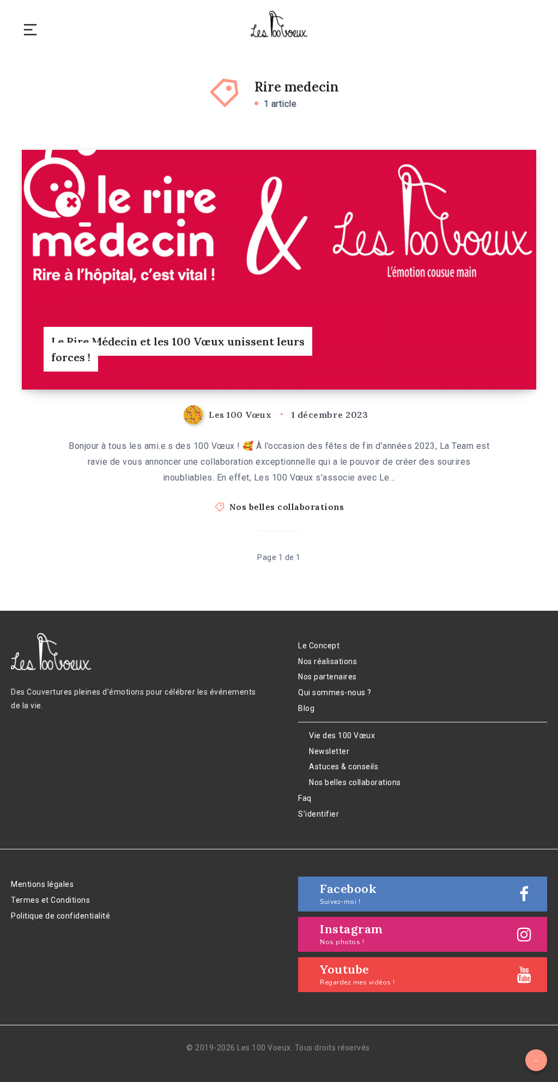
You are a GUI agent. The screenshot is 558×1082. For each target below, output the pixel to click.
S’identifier (318, 814)
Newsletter (329, 751)
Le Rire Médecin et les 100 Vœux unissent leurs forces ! (178, 349)
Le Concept (318, 645)
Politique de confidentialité (60, 915)
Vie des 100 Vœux (342, 735)
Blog (306, 708)
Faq (305, 798)
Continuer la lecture (492, 359)
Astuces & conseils (343, 766)
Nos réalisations (327, 661)
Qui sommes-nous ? (335, 692)
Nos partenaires (327, 676)
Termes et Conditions (50, 900)
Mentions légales (42, 884)
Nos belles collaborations (286, 507)
